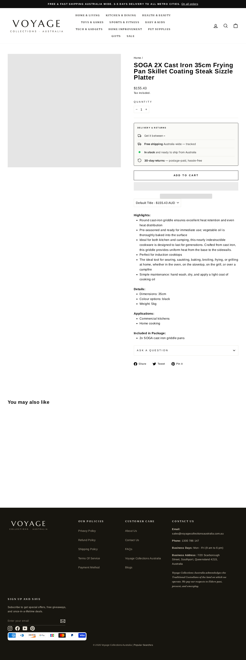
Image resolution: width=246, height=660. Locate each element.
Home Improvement (125, 29)
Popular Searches (143, 645)
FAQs (128, 549)
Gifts (116, 36)
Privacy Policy (87, 530)
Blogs (128, 567)
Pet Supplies (159, 29)
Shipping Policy (88, 549)
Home (137, 57)
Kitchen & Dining (121, 15)
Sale (131, 36)
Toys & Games (92, 22)
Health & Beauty (156, 15)
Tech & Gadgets (89, 29)
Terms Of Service (89, 558)
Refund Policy (87, 540)
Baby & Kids (155, 22)
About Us (131, 530)
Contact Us (132, 540)
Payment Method (89, 567)
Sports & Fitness (124, 22)
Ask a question (152, 350)
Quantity (143, 101)
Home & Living (87, 15)
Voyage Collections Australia (143, 558)
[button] (186, 186)
